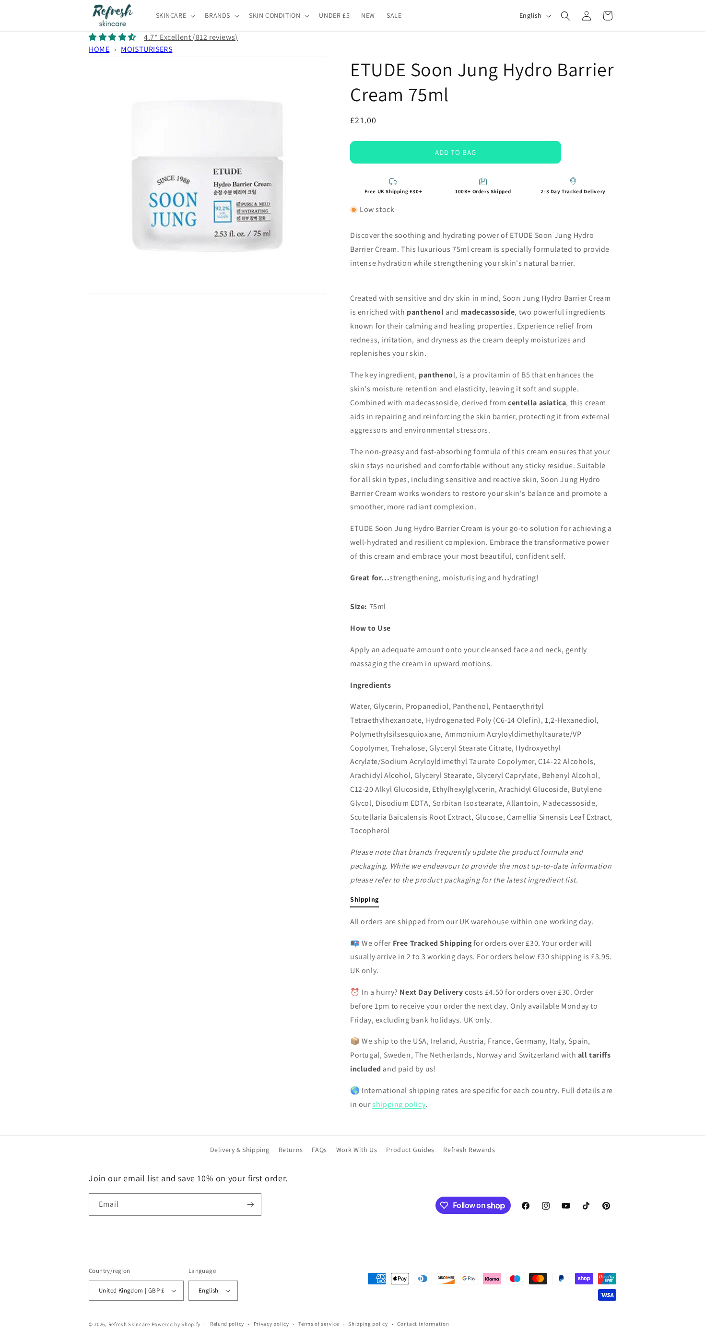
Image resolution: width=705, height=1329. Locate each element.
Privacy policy (271, 1323)
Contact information (423, 1323)
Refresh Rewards (469, 1149)
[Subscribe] (250, 1204)
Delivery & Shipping (240, 1149)
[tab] (364, 901)
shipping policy (398, 1104)
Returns (291, 1149)
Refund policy (227, 1323)
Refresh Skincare (129, 1324)
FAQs (319, 1149)
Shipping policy (368, 1323)
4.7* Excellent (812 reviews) (191, 37)
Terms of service (318, 1323)
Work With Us (356, 1149)
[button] (175, 15)
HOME (99, 49)
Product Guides (410, 1149)
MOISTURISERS (146, 49)
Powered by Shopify (176, 1324)
